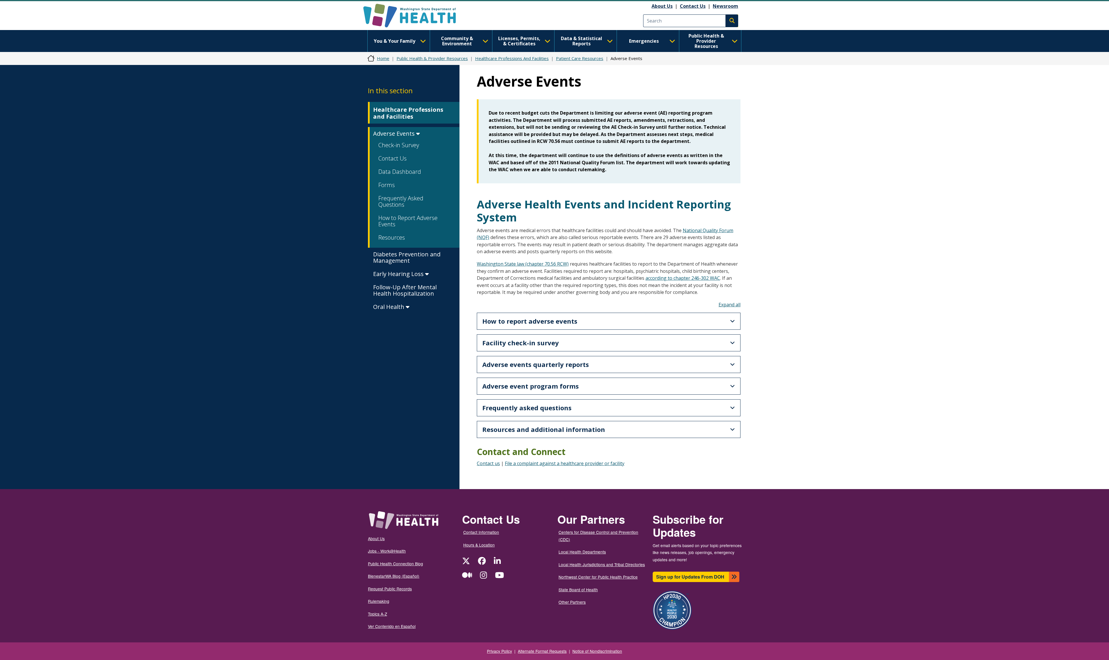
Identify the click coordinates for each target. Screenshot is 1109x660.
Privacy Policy (499, 651)
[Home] (414, 15)
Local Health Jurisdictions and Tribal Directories (602, 564)
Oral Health (389, 307)
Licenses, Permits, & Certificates (519, 41)
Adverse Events (394, 133)
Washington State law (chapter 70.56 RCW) (523, 264)
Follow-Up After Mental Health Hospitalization (405, 290)
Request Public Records (390, 589)
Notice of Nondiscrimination (597, 651)
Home (383, 58)
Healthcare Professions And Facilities (512, 58)
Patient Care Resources (579, 58)
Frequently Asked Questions (400, 201)
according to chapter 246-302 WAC (682, 278)
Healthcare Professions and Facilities (408, 113)
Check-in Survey (398, 145)
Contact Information (481, 532)
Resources (391, 237)
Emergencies (644, 41)
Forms (386, 185)
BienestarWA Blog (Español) (393, 576)
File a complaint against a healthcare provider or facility (564, 463)
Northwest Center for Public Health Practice (598, 577)
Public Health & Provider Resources (706, 41)
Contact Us (693, 6)
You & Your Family (394, 41)
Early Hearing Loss (399, 274)
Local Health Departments (582, 552)
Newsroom (725, 6)
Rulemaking (378, 601)
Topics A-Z (377, 614)
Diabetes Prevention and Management (406, 257)
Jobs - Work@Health (387, 551)
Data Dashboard (399, 172)
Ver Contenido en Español (392, 626)
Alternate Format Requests (542, 651)
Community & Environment (457, 41)
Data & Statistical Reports (581, 41)
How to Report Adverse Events (408, 221)
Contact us (488, 463)
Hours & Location (479, 545)
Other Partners (572, 602)
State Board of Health (578, 589)
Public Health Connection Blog (395, 563)
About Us (662, 6)
